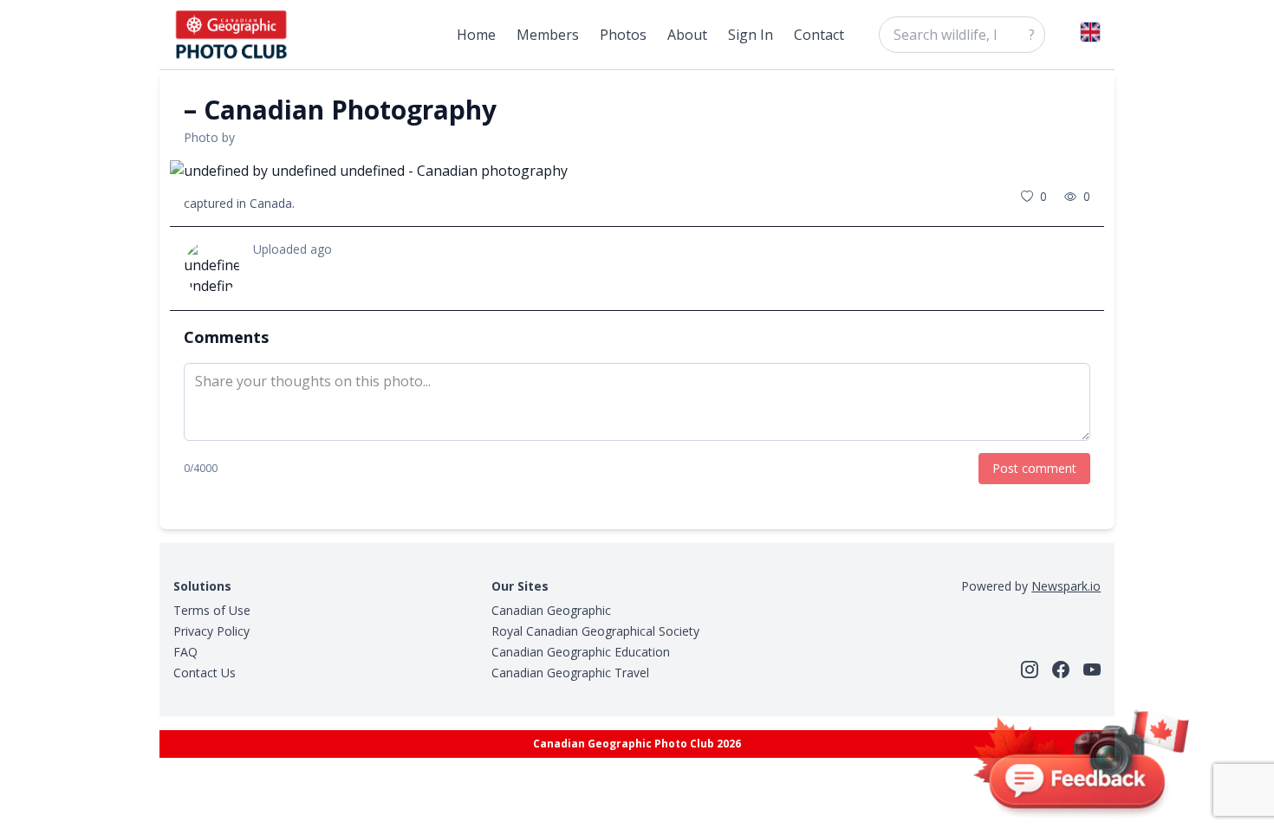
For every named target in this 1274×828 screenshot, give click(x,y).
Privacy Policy (211, 631)
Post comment (1034, 468)
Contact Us (204, 672)
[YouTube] (1092, 669)
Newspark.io (1066, 586)
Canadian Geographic (551, 610)
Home (476, 34)
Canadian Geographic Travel (570, 672)
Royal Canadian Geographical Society (595, 631)
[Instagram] (1029, 669)
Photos (623, 34)
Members (548, 34)
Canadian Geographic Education (580, 652)
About (687, 34)
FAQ (185, 652)
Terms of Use (211, 610)
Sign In (750, 34)
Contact (819, 34)
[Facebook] (1060, 669)
